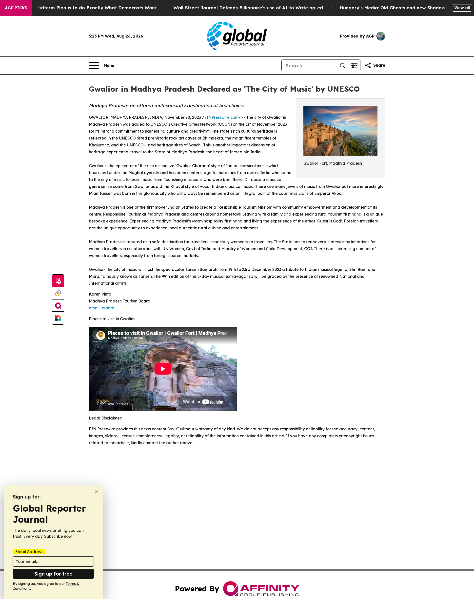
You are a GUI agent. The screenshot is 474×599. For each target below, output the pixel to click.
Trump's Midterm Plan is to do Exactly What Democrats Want (87, 8)
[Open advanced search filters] (354, 65)
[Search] (342, 65)
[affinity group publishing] (58, 306)
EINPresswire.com (221, 117)
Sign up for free (53, 574)
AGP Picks (16, 7)
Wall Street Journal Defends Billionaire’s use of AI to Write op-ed (248, 8)
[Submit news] (58, 281)
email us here (101, 307)
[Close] (96, 491)
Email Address (28, 551)
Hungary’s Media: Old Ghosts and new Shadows (394, 8)
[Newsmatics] (58, 318)
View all (462, 7)
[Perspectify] (58, 293)
